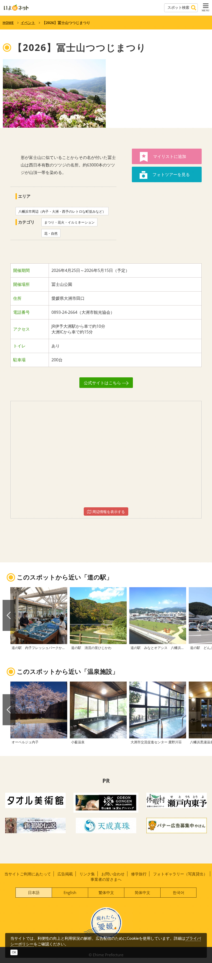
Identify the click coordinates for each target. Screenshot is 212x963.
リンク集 (87, 873)
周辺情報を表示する (108, 511)
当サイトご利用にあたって (27, 873)
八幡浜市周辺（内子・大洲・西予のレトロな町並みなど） (62, 211)
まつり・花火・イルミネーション (69, 222)
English (70, 892)
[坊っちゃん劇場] (35, 825)
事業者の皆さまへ (106, 879)
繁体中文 (106, 892)
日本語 (34, 892)
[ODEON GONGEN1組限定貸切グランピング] (105, 802)
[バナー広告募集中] (176, 825)
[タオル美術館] (35, 800)
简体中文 (142, 892)
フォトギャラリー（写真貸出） (180, 873)
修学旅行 (139, 873)
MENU (205, 10)
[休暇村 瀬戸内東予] (176, 800)
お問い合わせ (113, 873)
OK (14, 952)
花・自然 (51, 233)
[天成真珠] (106, 825)
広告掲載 (65, 873)
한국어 (178, 892)
